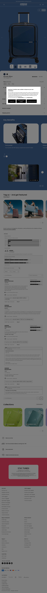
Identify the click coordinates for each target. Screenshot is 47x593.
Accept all (12, 101)
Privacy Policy (21, 97)
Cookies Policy (29, 97)
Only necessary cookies (21, 101)
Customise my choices (31, 101)
